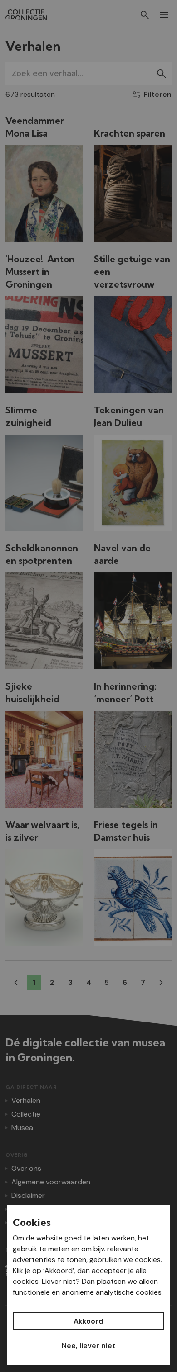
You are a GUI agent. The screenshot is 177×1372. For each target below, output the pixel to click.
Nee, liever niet (88, 1345)
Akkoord (88, 1321)
